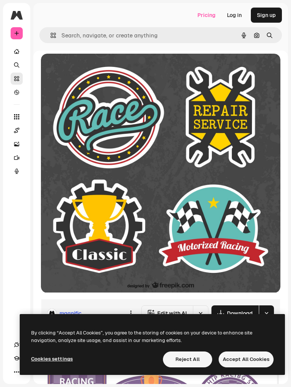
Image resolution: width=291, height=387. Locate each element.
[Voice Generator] (17, 171)
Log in (234, 15)
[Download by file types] (266, 313)
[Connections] (17, 345)
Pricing (206, 15)
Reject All (187, 359)
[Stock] (17, 79)
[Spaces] (17, 130)
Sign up (266, 15)
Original (89, 67)
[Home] (17, 51)
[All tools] (17, 117)
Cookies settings (52, 359)
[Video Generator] (17, 158)
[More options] (130, 313)
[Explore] (17, 92)
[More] (17, 372)
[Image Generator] (17, 144)
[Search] (17, 65)
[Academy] (17, 358)
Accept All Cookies (246, 359)
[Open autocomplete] (50, 35)
